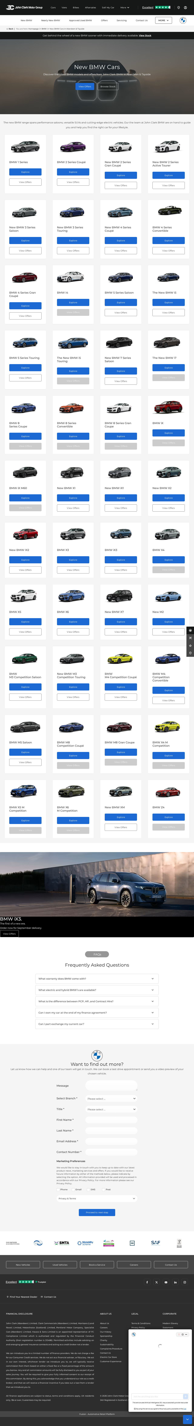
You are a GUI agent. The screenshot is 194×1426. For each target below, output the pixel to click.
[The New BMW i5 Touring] (73, 341)
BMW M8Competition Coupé (70, 744)
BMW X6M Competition (67, 809)
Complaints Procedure (111, 1348)
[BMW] (183, 20)
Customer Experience (110, 1361)
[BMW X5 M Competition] (25, 790)
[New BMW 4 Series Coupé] (121, 210)
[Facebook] (147, 1282)
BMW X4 (158, 550)
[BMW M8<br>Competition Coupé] (73, 725)
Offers (104, 20)
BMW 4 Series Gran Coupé (22, 294)
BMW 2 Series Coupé (71, 162)
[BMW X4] (168, 533)
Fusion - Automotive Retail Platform (97, 1414)
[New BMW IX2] (25, 533)
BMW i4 (62, 292)
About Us (104, 1323)
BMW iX (157, 423)
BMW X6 (63, 612)
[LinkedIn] (175, 1282)
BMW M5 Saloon (20, 742)
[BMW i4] (73, 275)
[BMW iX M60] (25, 471)
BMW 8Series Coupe (18, 425)
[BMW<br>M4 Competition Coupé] (121, 657)
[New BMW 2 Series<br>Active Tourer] (168, 145)
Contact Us (142, 20)
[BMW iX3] (121, 533)
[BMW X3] (73, 533)
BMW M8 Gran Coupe (120, 742)
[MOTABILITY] (85, 1243)
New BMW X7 (114, 612)
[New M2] (168, 595)
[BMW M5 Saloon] (25, 725)
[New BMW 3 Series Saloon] (25, 210)
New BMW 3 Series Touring (70, 229)
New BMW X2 (161, 488)
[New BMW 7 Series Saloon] (121, 341)
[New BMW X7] (121, 595)
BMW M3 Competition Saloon (25, 675)
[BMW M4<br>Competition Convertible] (168, 657)
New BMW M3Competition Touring (71, 675)
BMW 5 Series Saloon (119, 292)
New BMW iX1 (114, 488)
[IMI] (132, 1243)
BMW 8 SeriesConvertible (66, 425)
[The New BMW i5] (168, 275)
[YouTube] (166, 1282)
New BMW (26, 20)
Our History (105, 1332)
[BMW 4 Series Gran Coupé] (25, 275)
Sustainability (107, 1344)
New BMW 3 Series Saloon (22, 229)
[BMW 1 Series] (25, 145)
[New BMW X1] (73, 471)
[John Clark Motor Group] (24, 7)
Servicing (122, 20)
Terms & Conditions (140, 1323)
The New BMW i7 (164, 358)
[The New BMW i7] (168, 341)
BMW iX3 (111, 550)
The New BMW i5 (164, 292)
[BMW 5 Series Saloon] (121, 275)
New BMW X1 (66, 488)
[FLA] (38, 1243)
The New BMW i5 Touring (69, 359)
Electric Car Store (108, 1357)
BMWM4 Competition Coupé (121, 675)
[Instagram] (185, 1282)
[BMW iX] (168, 406)
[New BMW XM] (121, 790)
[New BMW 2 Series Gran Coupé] (121, 145)
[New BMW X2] (168, 471)
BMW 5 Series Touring (24, 358)
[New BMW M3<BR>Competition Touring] (73, 657)
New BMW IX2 (19, 550)
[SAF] (155, 1243)
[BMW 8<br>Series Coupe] (25, 406)
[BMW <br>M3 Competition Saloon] (25, 657)
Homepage (33, 29)
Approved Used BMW (80, 20)
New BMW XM (115, 807)
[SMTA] (61, 1243)
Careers (103, 1327)
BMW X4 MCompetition (161, 744)
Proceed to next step (97, 1212)
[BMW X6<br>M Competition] (73, 790)
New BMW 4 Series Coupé (118, 229)
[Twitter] (156, 1282)
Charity (103, 1340)
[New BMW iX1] (121, 471)
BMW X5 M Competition (17, 809)
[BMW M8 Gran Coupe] (121, 725)
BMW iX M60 (18, 488)
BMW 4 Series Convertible (162, 229)
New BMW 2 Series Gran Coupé (118, 164)
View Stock (145, 35)
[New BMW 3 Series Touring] (73, 210)
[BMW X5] (25, 595)
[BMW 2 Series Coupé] (73, 145)
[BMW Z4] (168, 790)
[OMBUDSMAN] (108, 1243)
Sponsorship (106, 1336)
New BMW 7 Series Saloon (118, 359)
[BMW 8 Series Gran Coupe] (121, 406)
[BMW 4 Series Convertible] (168, 210)
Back (11, 29)
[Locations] (178, 7)
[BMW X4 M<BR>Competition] (168, 725)
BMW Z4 (158, 807)
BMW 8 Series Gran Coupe (118, 425)
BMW (44, 29)
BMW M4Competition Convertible (161, 677)
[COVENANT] (179, 1243)
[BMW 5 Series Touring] (25, 341)
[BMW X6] (73, 595)
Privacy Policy (138, 1327)
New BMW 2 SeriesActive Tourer (165, 164)
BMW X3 (63, 550)
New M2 (158, 612)
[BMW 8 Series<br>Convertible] (73, 406)
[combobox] (111, 1098)
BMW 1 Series (18, 162)
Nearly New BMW (50, 20)
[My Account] (185, 7)
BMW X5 (15, 612)
